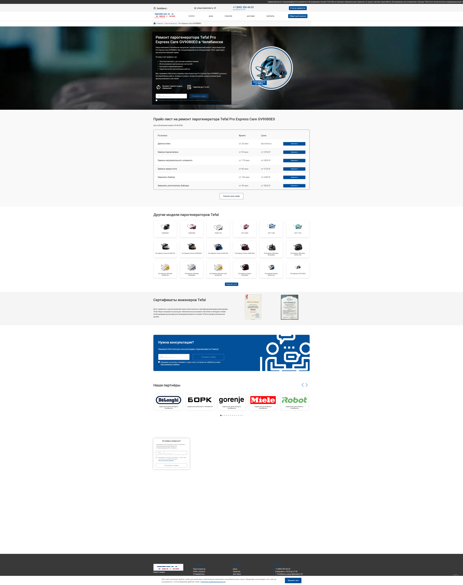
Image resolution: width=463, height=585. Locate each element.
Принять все (293, 580)
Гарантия (228, 16)
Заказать (294, 143)
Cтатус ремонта (297, 8)
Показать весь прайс (231, 196)
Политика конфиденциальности (213, 582)
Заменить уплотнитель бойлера (173, 185)
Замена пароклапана (168, 152)
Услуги (191, 16)
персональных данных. (214, 100)
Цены (211, 16)
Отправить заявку (199, 96)
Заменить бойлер (166, 177)
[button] (302, 385)
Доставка (251, 16)
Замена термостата (167, 169)
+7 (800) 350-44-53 (243, 7)
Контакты (270, 16)
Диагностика (164, 143)
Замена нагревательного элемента (175, 160)
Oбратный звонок (297, 16)
